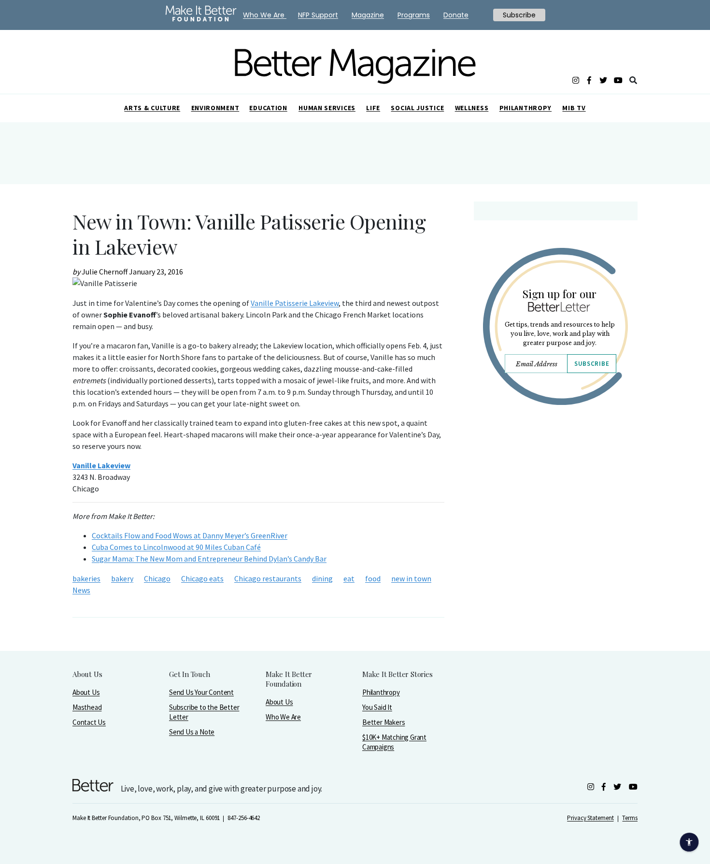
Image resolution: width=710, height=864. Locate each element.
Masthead (86, 707)
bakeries (86, 578)
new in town (411, 578)
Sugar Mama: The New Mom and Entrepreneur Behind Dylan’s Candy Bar (209, 558)
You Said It (377, 707)
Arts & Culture (152, 107)
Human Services (326, 107)
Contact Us (89, 722)
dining (322, 578)
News (81, 590)
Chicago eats (202, 578)
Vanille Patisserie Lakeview (295, 303)
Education (268, 107)
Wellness (472, 107)
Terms (630, 818)
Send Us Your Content (201, 692)
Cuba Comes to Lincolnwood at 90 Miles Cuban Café (176, 547)
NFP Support (318, 15)
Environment (215, 107)
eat (349, 578)
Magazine (368, 15)
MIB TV (573, 107)
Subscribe (591, 364)
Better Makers (383, 722)
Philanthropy (525, 107)
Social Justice (417, 107)
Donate (456, 15)
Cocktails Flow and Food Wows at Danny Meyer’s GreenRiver (189, 535)
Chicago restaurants (267, 578)
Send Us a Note (191, 731)
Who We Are (283, 716)
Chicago (157, 578)
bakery (122, 578)
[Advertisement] (555, 496)
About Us (85, 692)
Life (373, 107)
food (373, 578)
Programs (414, 15)
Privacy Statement (590, 818)
